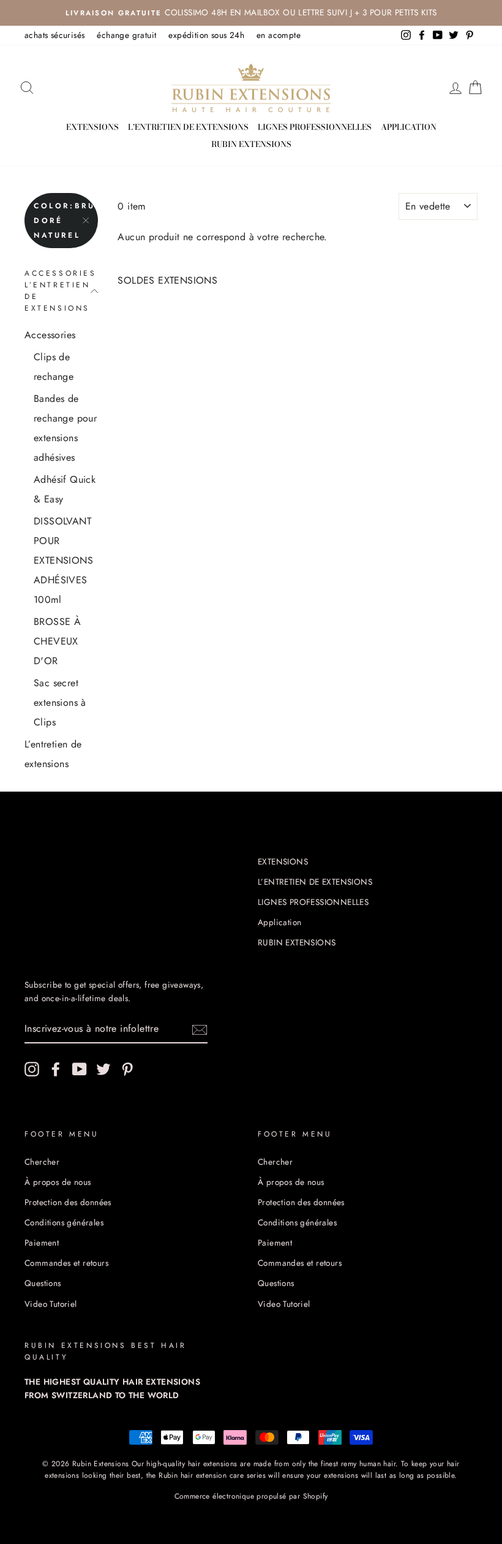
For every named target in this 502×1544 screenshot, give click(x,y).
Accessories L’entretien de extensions (60, 291)
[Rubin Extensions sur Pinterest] (127, 1069)
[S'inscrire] (200, 1029)
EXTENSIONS (92, 127)
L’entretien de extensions (53, 754)
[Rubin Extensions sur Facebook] (55, 1069)
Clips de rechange (53, 367)
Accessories (49, 335)
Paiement (41, 1242)
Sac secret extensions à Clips (60, 702)
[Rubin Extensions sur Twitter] (103, 1069)
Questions (42, 1283)
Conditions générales (63, 1222)
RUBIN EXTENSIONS (251, 144)
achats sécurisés (54, 35)
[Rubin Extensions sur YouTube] (79, 1069)
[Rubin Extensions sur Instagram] (31, 1069)
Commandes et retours (66, 1263)
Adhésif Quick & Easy (65, 489)
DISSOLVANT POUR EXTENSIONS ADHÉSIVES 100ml (63, 560)
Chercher (41, 1162)
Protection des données (67, 1202)
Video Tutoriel (50, 1304)
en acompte (279, 35)
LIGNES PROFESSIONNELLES (315, 127)
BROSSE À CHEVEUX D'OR (57, 641)
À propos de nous (57, 1182)
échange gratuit (126, 35)
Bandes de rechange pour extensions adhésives (65, 428)
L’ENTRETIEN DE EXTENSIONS (188, 127)
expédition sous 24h (206, 35)
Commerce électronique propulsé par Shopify (251, 1496)
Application (408, 127)
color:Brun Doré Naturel (66, 220)
